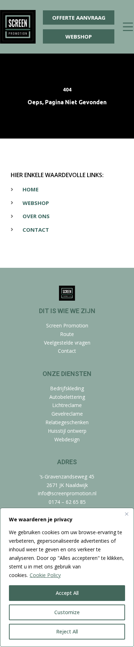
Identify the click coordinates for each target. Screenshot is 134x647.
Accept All (67, 593)
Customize (67, 612)
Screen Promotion (67, 325)
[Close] (126, 514)
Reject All (67, 631)
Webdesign (67, 439)
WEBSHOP (78, 36)
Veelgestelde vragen (67, 342)
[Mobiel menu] (128, 26)
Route (67, 334)
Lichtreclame (67, 405)
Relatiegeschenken (67, 422)
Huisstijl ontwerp (67, 430)
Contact (67, 350)
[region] (67, 577)
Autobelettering (67, 396)
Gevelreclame (67, 413)
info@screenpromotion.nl (67, 493)
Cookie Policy (45, 575)
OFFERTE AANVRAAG (78, 17)
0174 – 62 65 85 (67, 501)
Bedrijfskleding (67, 388)
